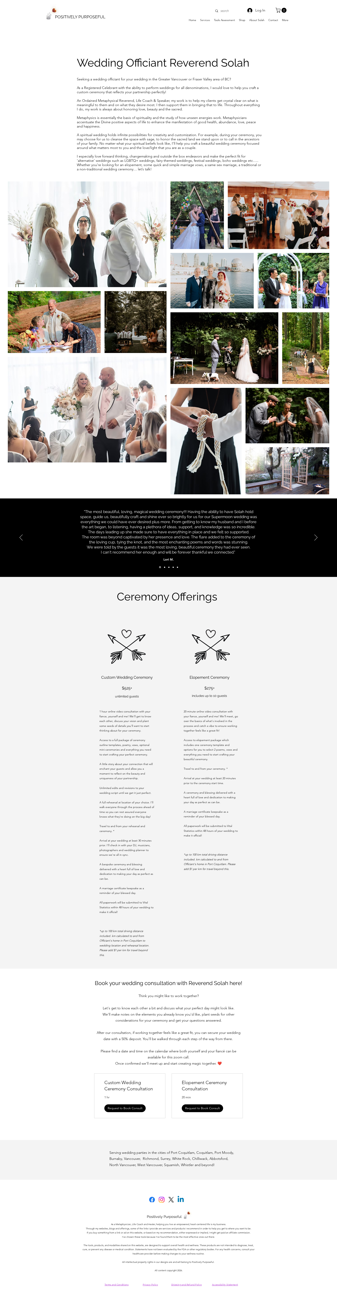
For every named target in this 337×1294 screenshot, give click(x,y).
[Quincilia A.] (173, 567)
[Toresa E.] (164, 567)
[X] (171, 1199)
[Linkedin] (180, 1199)
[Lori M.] (159, 567)
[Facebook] (152, 1199)
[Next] (315, 537)
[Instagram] (161, 1199)
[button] (282, 10)
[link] (129, 1085)
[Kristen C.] (168, 567)
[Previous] (21, 537)
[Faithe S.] (177, 567)
